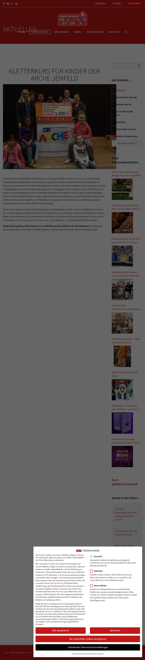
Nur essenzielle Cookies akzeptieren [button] (87, 638)
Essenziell (98, 556)
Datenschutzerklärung (53, 583)
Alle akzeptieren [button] (60, 630)
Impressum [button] (100, 654)
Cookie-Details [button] (76, 654)
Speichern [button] (115, 630)
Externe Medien (100, 585)
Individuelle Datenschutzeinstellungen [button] (88, 647)
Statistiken (98, 571)
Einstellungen (62, 591)
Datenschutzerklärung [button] (89, 654)
